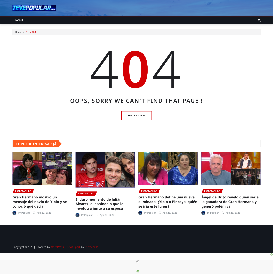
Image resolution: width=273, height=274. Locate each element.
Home (19, 20)
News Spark (73, 247)
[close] (137, 261)
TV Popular (24, 212)
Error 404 (31, 32)
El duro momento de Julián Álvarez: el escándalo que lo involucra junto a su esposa (100, 204)
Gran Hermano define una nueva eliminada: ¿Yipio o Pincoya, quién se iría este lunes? (167, 201)
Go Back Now (137, 115)
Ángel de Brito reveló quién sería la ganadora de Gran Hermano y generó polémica (230, 201)
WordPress (57, 247)
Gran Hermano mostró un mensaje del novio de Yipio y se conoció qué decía (39, 201)
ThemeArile (91, 247)
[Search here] (259, 20)
